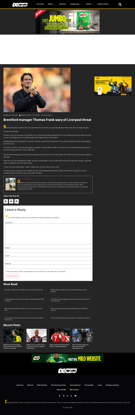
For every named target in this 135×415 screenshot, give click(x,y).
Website (8, 263)
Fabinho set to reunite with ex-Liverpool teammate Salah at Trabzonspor (36, 346)
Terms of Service (75, 385)
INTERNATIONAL (75, 4)
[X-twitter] (67, 396)
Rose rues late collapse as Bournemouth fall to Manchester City (80, 346)
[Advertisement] (67, 49)
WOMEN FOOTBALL (103, 4)
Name (8, 248)
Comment (9, 222)
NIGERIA (50, 4)
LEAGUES (88, 4)
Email (7, 255)
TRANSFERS (62, 4)
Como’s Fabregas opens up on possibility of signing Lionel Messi (70, 318)
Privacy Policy (89, 385)
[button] (5, 201)
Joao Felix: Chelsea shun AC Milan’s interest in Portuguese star (24, 290)
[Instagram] (63, 396)
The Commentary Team (58, 385)
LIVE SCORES (40, 4)
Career (100, 385)
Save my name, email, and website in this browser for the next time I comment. (36, 271)
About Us (30, 385)
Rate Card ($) (74, 389)
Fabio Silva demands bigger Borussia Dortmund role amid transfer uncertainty (12, 346)
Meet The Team (42, 385)
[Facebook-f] (59, 396)
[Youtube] (75, 396)
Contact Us (19, 385)
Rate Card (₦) (61, 389)
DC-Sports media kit (112, 385)
